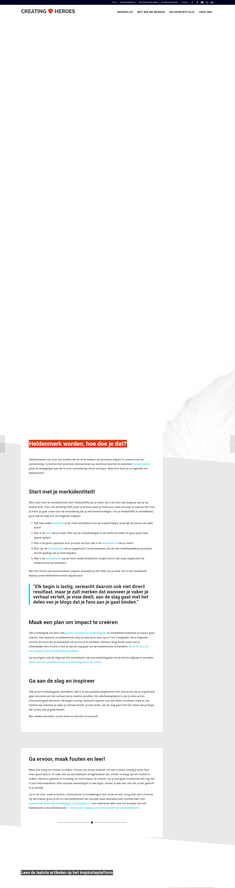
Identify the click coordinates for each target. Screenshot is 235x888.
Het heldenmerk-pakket (148, 2)
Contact (184, 2)
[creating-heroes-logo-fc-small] (48, 12)
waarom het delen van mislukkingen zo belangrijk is (59, 803)
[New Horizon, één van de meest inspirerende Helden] (2, 444)
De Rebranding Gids (169, 2)
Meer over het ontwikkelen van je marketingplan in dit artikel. (65, 662)
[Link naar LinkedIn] (211, 2)
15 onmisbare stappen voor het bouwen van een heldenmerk (103, 807)
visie (48, 533)
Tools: (114, 2)
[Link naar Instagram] (207, 2)
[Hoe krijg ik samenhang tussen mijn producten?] (232, 444)
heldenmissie (110, 543)
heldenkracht (53, 558)
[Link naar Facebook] (197, 2)
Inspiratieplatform (127, 2)
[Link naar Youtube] (202, 2)
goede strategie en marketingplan (85, 632)
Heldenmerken (141, 464)
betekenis (58, 523)
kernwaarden (55, 548)
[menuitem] (115, 2)
